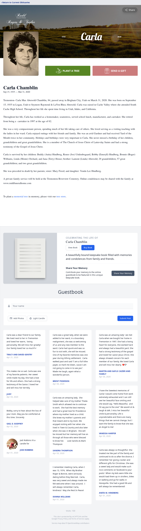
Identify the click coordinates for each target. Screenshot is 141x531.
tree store (61, 196)
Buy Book (88, 247)
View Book (72, 247)
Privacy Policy (63, 519)
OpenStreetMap (73, 523)
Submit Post (125, 318)
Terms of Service (78, 519)
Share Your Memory (123, 273)
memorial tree (21, 196)
